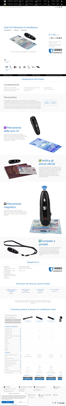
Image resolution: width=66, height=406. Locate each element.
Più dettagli (27, 377)
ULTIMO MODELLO (46, 102)
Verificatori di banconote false (29, 1)
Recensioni (24, 30)
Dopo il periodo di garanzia (38, 390)
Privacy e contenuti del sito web (45, 395)
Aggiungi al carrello (28, 379)
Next (7, 62)
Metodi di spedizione (22, 388)
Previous (8, 61)
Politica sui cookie (14, 404)
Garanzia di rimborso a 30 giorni (38, 388)
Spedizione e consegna (26, 387)
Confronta (16, 30)
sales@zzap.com (6, 389)
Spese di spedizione (22, 391)
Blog (56, 395)
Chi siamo (49, 1)
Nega (20, 402)
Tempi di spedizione (22, 389)
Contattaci (57, 7)
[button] (26, 393)
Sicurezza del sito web (32, 397)
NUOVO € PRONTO (53, 102)
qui (40, 300)
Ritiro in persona (21, 390)
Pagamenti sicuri (31, 396)
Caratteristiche (7, 30)
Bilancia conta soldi (21, 1)
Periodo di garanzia (36, 389)
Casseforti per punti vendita (38, 1)
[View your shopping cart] (61, 1)
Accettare (7, 402)
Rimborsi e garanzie (40, 387)
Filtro (13, 322)
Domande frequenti (57, 387)
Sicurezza (32, 395)
